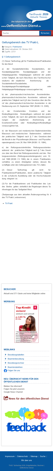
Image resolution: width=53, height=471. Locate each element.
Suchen (46, 33)
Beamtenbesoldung (16, 359)
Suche (42, 456)
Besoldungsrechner (16, 363)
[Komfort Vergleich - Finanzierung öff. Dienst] (26, 324)
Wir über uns (26, 460)
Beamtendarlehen (15, 367)
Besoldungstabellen (16, 355)
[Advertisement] (26, 241)
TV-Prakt (8, 203)
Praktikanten (17, 47)
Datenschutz (22, 456)
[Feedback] (26, 420)
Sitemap (33, 456)
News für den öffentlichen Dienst (29, 398)
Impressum (10, 456)
